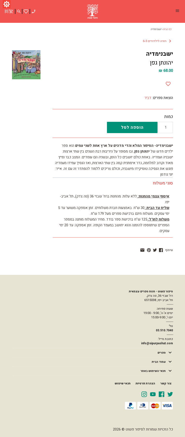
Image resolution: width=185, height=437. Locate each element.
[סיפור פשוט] (92, 11)
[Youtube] (153, 394)
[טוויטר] (155, 250)
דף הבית (167, 29)
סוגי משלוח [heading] (163, 183)
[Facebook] (161, 394)
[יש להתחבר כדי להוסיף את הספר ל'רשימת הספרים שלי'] (26, 11)
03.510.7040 (164, 330)
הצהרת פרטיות (145, 383)
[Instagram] (144, 394)
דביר (148, 97)
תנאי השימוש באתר (153, 371)
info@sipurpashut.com (157, 343)
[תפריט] (177, 11)
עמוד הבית (159, 362)
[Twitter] (170, 394)
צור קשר (166, 383)
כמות (168, 117)
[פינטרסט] (149, 250)
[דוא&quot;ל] (142, 250)
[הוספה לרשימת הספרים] (168, 83)
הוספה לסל (132, 127)
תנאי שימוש (123, 383)
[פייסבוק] (161, 250)
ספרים (162, 353)
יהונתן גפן (161, 63)
